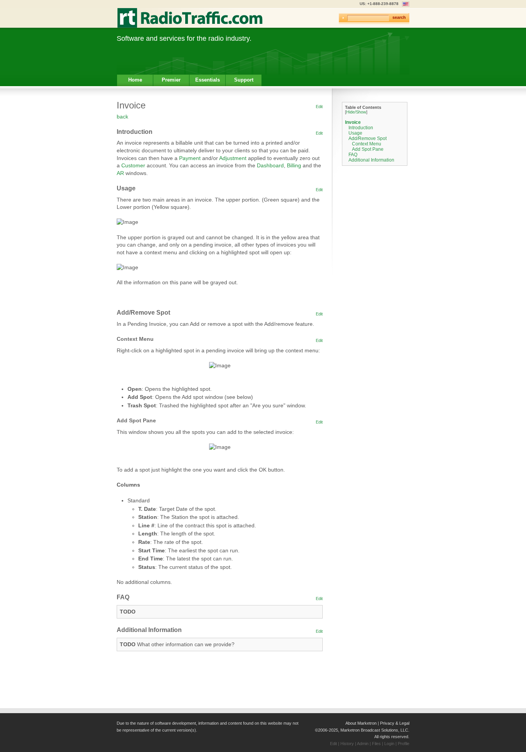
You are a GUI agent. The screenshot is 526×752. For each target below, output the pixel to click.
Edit (319, 106)
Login (389, 743)
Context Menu (366, 144)
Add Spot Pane (368, 149)
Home (135, 80)
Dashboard (270, 165)
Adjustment (232, 158)
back (122, 116)
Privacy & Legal (394, 723)
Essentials (207, 80)
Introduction (360, 127)
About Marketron (361, 723)
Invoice (353, 122)
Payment (190, 158)
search (399, 17)
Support (243, 80)
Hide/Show (356, 112)
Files (376, 743)
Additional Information (371, 160)
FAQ (352, 154)
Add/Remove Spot (367, 138)
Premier (171, 80)
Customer (133, 165)
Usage (355, 133)
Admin (363, 743)
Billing (294, 165)
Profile (403, 743)
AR (120, 173)
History (347, 743)
